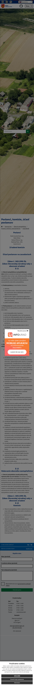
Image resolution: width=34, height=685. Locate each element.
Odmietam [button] (17, 682)
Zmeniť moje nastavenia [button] (17, 679)
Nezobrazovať (22, 331)
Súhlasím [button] (17, 676)
